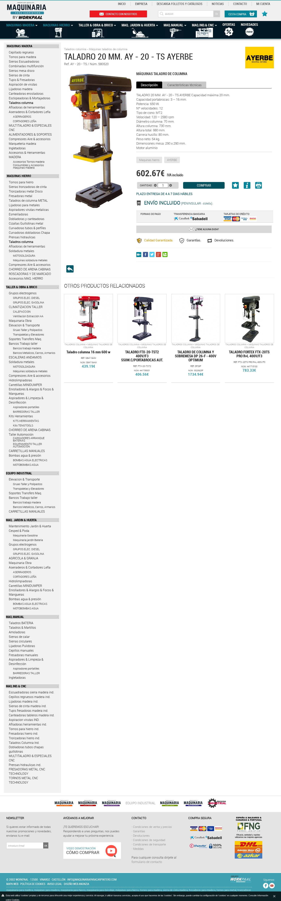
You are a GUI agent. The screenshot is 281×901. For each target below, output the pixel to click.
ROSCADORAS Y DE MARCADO (30, 274)
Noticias (218, 4)
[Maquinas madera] (64, 803)
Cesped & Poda (19, 531)
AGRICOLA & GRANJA (23, 558)
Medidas (138, 849)
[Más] (170, 185)
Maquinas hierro (149, 160)
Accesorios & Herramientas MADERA (27, 154)
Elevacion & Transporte (24, 325)
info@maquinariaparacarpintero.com (92, 879)
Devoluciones (141, 835)
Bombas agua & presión (25, 455)
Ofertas (229, 24)
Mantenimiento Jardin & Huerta (30, 526)
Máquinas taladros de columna (108, 49)
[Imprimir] (255, 187)
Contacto (240, 4)
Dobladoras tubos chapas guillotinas (26, 749)
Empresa (141, 4)
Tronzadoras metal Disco (26, 191)
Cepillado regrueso (21, 52)
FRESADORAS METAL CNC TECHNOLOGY (27, 771)
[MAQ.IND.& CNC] (216, 803)
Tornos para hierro (21, 182)
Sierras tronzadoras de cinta (28, 187)
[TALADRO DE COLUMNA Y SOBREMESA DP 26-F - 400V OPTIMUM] (195, 318)
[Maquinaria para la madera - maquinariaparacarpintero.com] (32, 10)
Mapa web (12, 884)
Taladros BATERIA (21, 623)
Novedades (249, 24)
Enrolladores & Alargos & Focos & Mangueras (31, 391)
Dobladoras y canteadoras (26, 219)
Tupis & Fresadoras (22, 80)
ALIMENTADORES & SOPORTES (30, 134)
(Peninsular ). (178, 203)
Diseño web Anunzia (76, 884)
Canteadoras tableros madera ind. (31, 715)
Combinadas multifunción (26, 66)
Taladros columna (21, 103)
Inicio (122, 4)
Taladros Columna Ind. (24, 743)
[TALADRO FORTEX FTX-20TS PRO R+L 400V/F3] (249, 318)
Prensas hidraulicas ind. (25, 765)
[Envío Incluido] (140, 203)
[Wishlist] (265, 11)
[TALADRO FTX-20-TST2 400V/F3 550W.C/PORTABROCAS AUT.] (142, 318)
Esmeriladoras (18, 214)
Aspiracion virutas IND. (24, 720)
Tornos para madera (22, 57)
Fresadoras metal (20, 196)
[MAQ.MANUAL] (193, 803)
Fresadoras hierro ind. (23, 733)
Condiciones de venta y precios (152, 827)
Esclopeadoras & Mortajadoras (29, 98)
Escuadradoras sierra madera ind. (31, 692)
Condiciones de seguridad (149, 840)
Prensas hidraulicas (22, 237)
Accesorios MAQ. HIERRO (26, 278)
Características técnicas (184, 85)
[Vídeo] (92, 850)
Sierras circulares (20, 641)
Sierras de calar (19, 637)
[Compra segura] (205, 837)
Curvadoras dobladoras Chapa (29, 233)
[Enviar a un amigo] (139, 254)
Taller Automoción (21, 434)
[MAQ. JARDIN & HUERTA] (169, 803)
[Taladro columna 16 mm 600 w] (88, 318)
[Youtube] (272, 885)
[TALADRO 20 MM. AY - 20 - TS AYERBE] (99, 141)
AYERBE (172, 160)
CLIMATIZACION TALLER (25, 307)
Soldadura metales (21, 251)
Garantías (139, 831)
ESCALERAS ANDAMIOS (25, 357)
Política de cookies (32, 884)
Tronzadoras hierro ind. (24, 738)
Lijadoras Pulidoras (22, 646)
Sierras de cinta (19, 75)
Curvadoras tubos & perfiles (27, 228)
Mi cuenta (263, 4)
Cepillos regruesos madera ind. (29, 697)
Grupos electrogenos (23, 293)
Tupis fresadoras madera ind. (28, 711)
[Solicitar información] (247, 186)
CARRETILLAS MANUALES (27, 451)
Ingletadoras (17, 148)
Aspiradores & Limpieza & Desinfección (26, 400)
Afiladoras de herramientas (27, 107)
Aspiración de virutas (23, 84)
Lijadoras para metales (24, 205)
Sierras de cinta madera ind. (27, 706)
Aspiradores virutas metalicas (29, 210)
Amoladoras (17, 632)
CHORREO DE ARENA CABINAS (30, 269)
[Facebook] (265, 885)
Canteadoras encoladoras (26, 93)
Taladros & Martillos (22, 627)
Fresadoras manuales (23, 655)
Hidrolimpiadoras (20, 380)
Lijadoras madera (20, 89)
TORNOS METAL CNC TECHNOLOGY (23, 780)
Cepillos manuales (21, 650)
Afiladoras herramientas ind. (28, 724)
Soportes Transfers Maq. (25, 339)
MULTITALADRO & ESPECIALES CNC (30, 127)
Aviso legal (54, 884)
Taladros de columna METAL (28, 200)
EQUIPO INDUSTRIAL (140, 803)
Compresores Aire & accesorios (29, 139)
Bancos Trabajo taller (23, 343)
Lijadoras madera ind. (23, 701)
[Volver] (71, 269)
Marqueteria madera (22, 144)
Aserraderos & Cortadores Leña (29, 112)
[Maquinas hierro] (87, 803)
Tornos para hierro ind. (24, 729)
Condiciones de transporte (149, 844)
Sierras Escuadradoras (24, 61)
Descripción (149, 85)
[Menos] (155, 185)
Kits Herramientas (21, 416)
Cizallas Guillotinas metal (26, 223)
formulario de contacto (147, 862)
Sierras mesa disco (21, 71)
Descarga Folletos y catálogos (179, 4)
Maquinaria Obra (20, 321)
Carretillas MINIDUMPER (25, 385)
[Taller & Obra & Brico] (111, 803)
